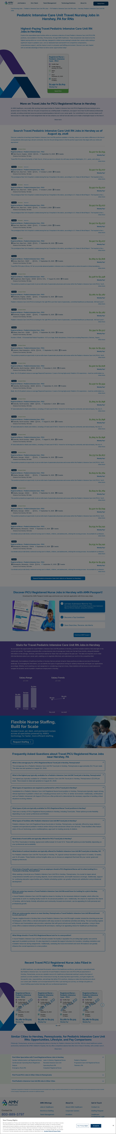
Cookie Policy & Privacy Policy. (52, 1131)
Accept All (96, 1125)
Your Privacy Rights (82, 1125)
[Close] (113, 1125)
